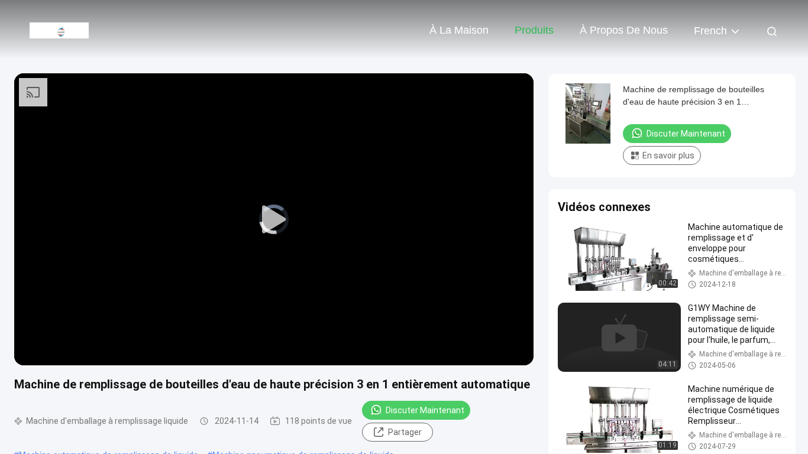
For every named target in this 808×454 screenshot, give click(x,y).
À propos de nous (624, 30)
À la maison (459, 30)
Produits (534, 30)
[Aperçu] (59, 29)
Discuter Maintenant (425, 410)
